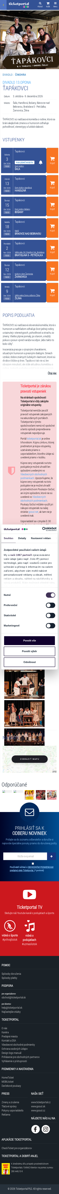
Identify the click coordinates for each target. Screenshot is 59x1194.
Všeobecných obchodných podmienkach (33, 476)
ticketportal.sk (34, 438)
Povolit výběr (29, 651)
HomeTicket (8, 1077)
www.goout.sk (38, 1106)
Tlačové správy (9, 1106)
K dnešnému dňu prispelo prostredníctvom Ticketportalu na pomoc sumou (32, 1167)
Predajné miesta (10, 1036)
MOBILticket (8, 1081)
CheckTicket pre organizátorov (17, 1148)
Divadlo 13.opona (17, 82)
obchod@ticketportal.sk (14, 997)
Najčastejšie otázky (11, 1011)
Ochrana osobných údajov (15, 1048)
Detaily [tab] (22, 538)
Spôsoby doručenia (11, 973)
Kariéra (5, 1032)
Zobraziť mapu (29, 759)
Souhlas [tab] (8, 538)
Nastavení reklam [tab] (41, 538)
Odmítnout (29, 662)
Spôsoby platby (9, 977)
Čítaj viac (52, 373)
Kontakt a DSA (9, 1040)
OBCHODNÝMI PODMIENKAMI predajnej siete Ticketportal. (31, 868)
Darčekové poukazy (11, 1085)
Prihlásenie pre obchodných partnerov (21, 1057)
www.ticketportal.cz (40, 1102)
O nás (4, 1028)
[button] (48, 5)
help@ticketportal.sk (12, 1007)
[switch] (50, 605)
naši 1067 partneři (21, 555)
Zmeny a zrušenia (10, 1102)
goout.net (33, 511)
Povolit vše (29, 640)
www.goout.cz (38, 1110)
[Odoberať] (51, 856)
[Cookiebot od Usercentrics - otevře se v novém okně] (43, 529)
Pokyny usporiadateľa (12, 1110)
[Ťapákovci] (24, 685)
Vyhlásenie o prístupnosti (14, 1061)
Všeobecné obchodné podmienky (18, 1044)
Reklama (6, 1114)
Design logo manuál (11, 1052)
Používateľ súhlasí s (31, 868)
